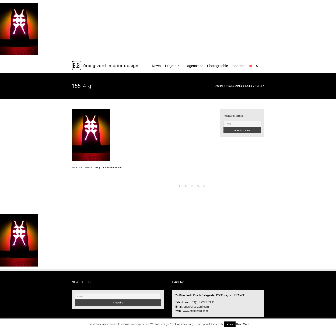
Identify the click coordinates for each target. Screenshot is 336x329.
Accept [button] (229, 324)
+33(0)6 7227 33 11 (202, 302)
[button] (257, 65)
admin (79, 167)
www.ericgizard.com (195, 311)
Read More (242, 324)
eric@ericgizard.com (196, 306)
